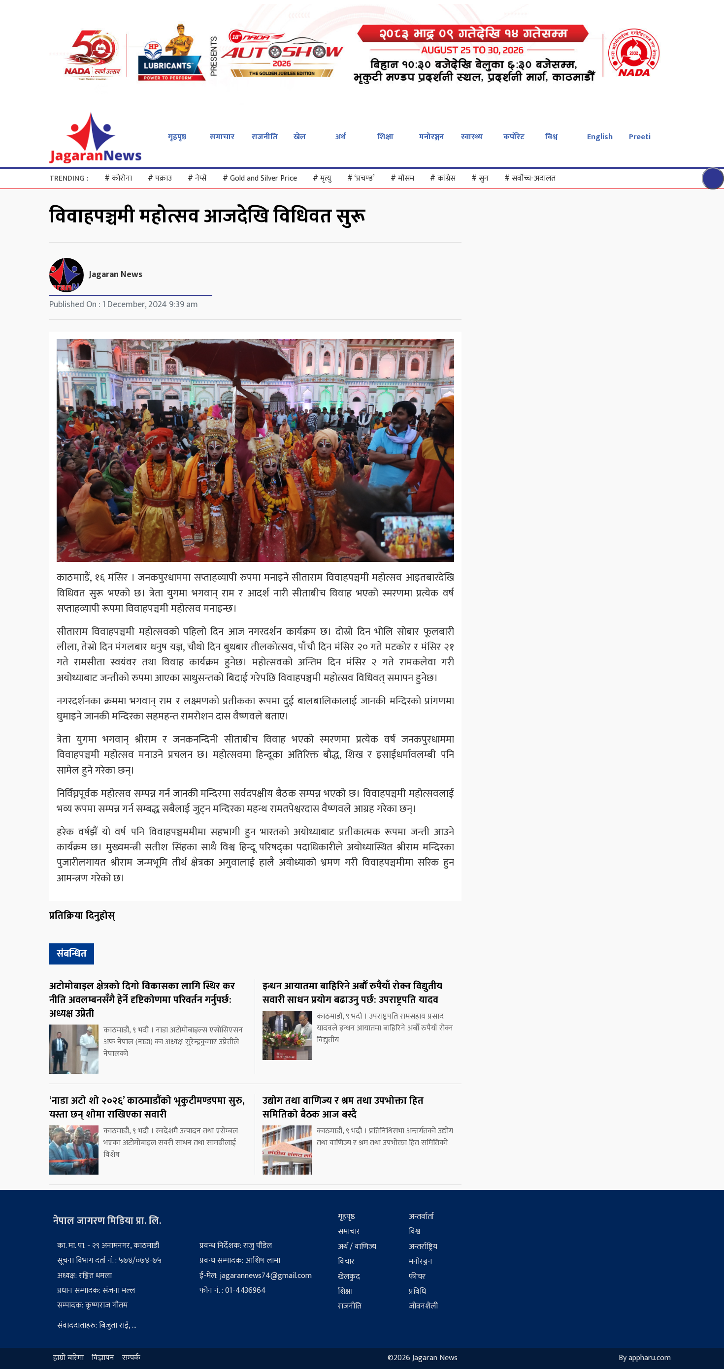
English (600, 137)
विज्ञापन (103, 1358)
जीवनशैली (423, 1306)
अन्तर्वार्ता (421, 1216)
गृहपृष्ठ (177, 137)
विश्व (551, 137)
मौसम (402, 178)
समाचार (222, 137)
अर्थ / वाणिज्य (357, 1246)
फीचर (417, 1276)
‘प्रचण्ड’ (361, 178)
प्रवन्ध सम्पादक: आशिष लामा (239, 1260)
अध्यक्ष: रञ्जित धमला (84, 1275)
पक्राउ (160, 178)
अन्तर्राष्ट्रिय (423, 1246)
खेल (300, 137)
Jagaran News (115, 274)
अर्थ (340, 137)
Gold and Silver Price (260, 178)
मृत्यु (322, 178)
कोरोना (118, 178)
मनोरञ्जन (431, 137)
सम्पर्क (131, 1358)
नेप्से (197, 178)
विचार (346, 1261)
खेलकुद (349, 1276)
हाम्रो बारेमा (68, 1358)
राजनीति (265, 137)
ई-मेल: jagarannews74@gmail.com (255, 1275)
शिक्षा (385, 137)
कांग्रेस (443, 178)
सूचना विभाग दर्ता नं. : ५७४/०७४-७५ (109, 1260)
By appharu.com (645, 1358)
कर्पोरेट (514, 137)
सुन (480, 178)
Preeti (640, 137)
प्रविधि (417, 1291)
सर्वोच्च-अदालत (530, 178)
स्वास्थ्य (472, 137)
